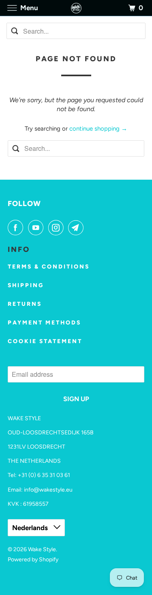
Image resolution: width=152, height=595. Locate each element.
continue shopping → (98, 128)
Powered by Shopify (33, 559)
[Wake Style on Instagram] (57, 227)
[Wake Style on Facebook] (17, 227)
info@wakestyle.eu (48, 489)
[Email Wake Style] (77, 227)
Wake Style (42, 549)
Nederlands (30, 528)
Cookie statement (45, 341)
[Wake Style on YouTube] (37, 227)
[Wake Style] (76, 8)
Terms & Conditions (49, 266)
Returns (25, 304)
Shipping (26, 285)
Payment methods (44, 322)
